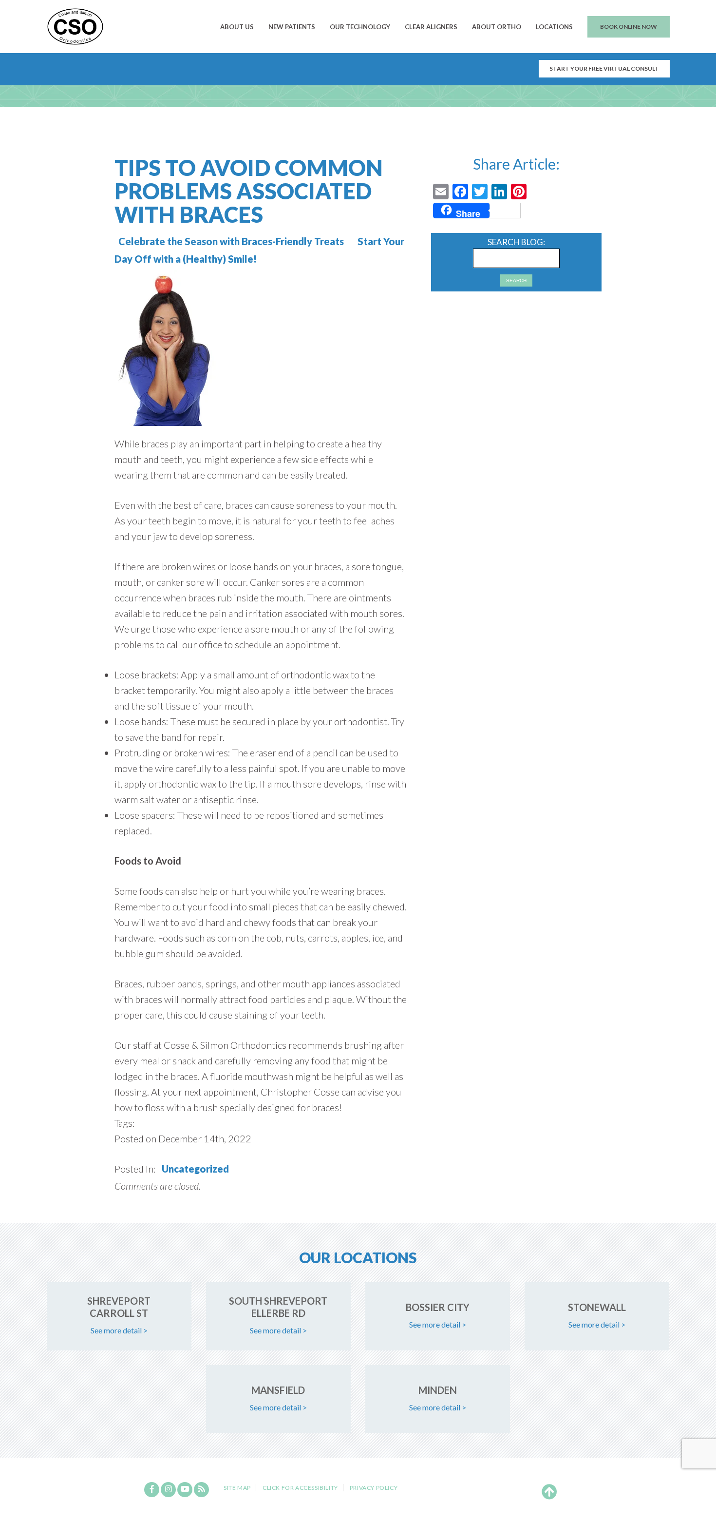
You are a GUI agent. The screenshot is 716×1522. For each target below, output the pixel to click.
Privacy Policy (373, 1488)
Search (516, 280)
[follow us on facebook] (151, 1489)
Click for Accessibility (300, 1487)
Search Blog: (516, 242)
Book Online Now (628, 26)
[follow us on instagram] (168, 1489)
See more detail (119, 1330)
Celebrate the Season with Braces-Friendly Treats (231, 241)
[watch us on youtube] (184, 1489)
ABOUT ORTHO (496, 27)
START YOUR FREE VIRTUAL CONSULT (604, 68)
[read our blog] (201, 1489)
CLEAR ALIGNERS (431, 27)
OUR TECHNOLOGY (360, 27)
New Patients (291, 27)
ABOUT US (237, 27)
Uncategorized (195, 1169)
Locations (554, 27)
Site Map (237, 1488)
